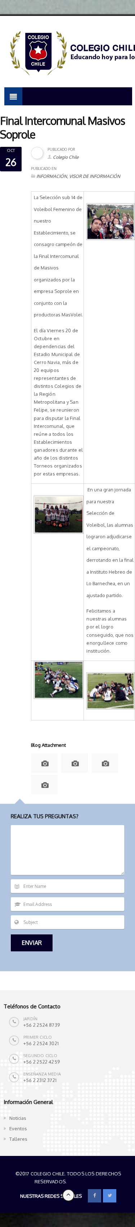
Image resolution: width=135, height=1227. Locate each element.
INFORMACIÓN (51, 176)
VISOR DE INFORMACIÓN (94, 176)
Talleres (18, 1139)
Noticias (17, 1118)
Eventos (18, 1128)
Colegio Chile (65, 157)
